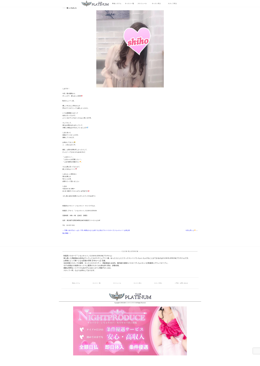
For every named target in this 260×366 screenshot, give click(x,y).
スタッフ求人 (174, 3)
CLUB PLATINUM (131, 302)
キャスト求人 (158, 3)
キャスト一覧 (129, 3)
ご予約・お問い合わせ (181, 283)
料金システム (116, 3)
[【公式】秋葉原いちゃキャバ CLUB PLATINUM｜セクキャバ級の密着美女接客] (95, 4)
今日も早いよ (192, 230)
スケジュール (142, 3)
